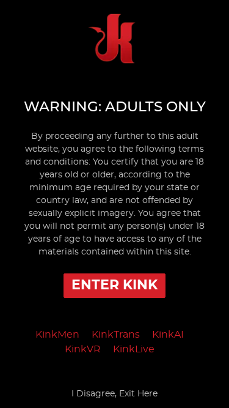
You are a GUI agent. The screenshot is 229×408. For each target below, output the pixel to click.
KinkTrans (116, 334)
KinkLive (133, 349)
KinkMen (57, 334)
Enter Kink (114, 285)
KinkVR (83, 349)
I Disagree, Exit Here (114, 394)
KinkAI (168, 334)
